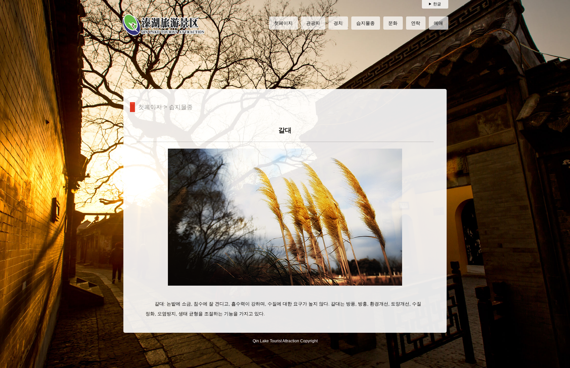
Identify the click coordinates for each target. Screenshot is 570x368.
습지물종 (181, 107)
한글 (437, 4)
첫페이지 (150, 107)
